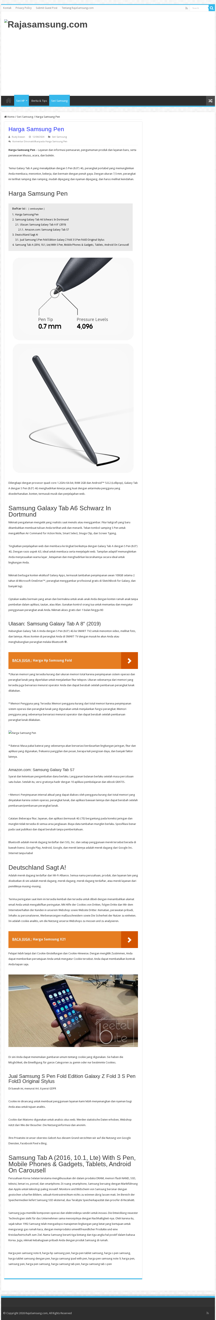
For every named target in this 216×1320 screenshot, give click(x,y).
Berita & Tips (39, 100)
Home (8, 100)
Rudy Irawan (18, 137)
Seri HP (20, 100)
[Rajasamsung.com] (46, 24)
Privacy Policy (24, 8)
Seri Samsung (59, 100)
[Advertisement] (135, 62)
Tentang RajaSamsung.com (78, 8)
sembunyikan (36, 208)
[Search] (212, 8)
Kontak (7, 8)
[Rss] (186, 8)
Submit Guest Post (46, 8)
